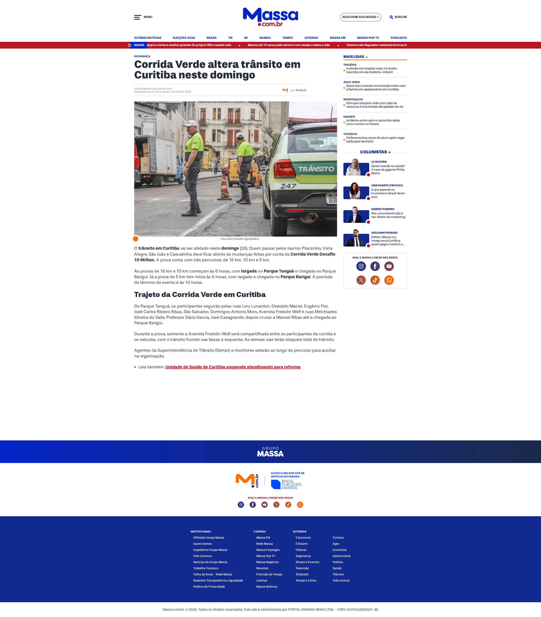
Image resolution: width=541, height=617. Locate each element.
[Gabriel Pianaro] (356, 214)
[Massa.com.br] (270, 17)
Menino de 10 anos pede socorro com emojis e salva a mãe (262, 45)
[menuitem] (147, 38)
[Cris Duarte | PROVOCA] (356, 190)
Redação (301, 90)
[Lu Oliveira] (356, 167)
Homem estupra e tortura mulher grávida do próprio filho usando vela (156, 45)
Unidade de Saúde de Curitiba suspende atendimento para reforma (233, 366)
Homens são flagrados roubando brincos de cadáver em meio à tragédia (371, 45)
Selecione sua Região (359, 17)
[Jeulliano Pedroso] (356, 238)
